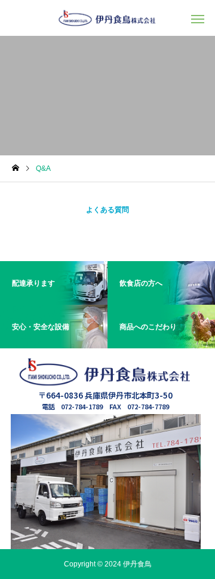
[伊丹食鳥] (107, 18)
